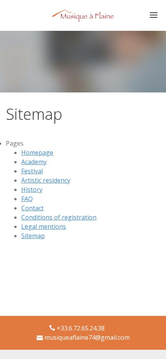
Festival (32, 171)
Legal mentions (43, 226)
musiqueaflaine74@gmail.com (87, 337)
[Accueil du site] (83, 12)
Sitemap (33, 236)
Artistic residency (45, 180)
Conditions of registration (59, 217)
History (31, 189)
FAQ (27, 199)
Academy (34, 162)
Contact (32, 208)
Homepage (37, 152)
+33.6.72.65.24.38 (81, 328)
